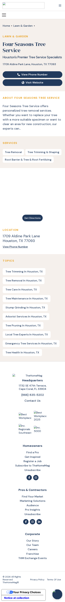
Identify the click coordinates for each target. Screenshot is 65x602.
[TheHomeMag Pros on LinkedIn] (39, 521)
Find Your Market (32, 496)
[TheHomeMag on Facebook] (29, 477)
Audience (32, 505)
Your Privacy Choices (27, 592)
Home (6, 25)
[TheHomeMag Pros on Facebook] (25, 521)
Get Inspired (32, 457)
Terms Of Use (54, 579)
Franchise (32, 554)
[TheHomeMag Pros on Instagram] (32, 521)
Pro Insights (32, 509)
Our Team (32, 545)
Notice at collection (16, 598)
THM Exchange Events (32, 558)
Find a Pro (32, 452)
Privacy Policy (37, 579)
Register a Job (33, 461)
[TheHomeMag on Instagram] (35, 477)
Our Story (32, 540)
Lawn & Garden (23, 25)
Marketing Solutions (32, 501)
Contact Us (32, 400)
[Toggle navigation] (60, 5)
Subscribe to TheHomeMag (32, 465)
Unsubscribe (32, 470)
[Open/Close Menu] (4, 15)
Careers (33, 549)
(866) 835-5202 (32, 395)
